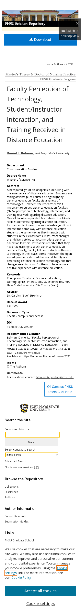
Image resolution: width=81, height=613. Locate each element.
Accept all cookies (40, 590)
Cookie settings (40, 603)
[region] (40, 577)
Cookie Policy (21, 577)
